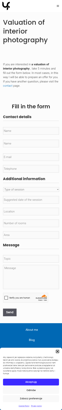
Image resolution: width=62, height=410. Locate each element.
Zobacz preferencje (31, 398)
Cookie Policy (24, 406)
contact (7, 85)
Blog (32, 340)
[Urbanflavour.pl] (6, 6)
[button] (57, 351)
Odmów (31, 390)
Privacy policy (36, 406)
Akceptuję (31, 382)
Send (9, 312)
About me (32, 329)
